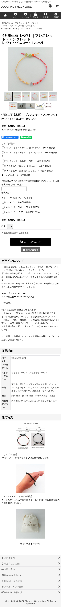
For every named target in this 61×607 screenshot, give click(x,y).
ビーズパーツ (18, 202)
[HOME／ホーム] (5, 15)
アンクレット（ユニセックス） (27, 161)
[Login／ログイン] (50, 5)
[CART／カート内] (57, 5)
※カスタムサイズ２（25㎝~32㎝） (29, 170)
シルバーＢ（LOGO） (23, 212)
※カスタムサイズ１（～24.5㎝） (28, 166)
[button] (15, 15)
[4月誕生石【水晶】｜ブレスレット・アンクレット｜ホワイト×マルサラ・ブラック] (30, 69)
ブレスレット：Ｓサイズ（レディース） (30, 147)
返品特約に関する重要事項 (16, 232)
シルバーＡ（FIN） (22, 207)
